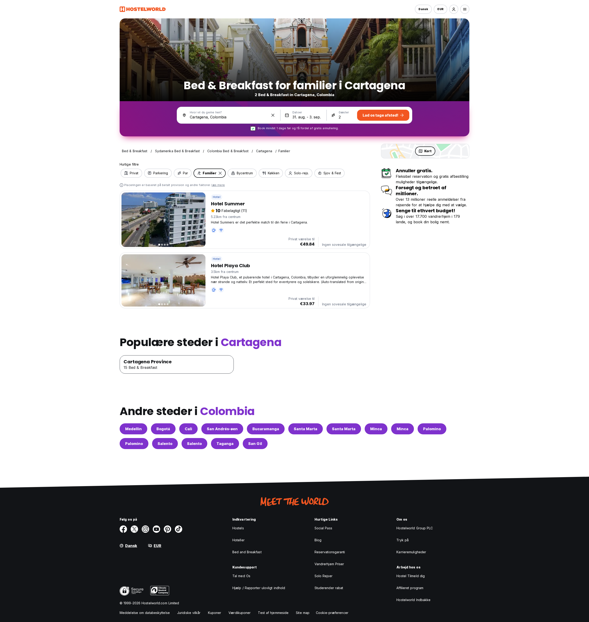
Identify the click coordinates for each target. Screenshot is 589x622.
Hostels (238, 528)
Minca (376, 429)
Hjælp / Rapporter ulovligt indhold (258, 588)
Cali (188, 429)
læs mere (218, 185)
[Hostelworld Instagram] (145, 529)
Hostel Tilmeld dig (410, 576)
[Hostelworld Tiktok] (178, 529)
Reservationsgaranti (330, 552)
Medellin (133, 429)
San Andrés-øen (222, 429)
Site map (302, 613)
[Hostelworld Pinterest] (167, 529)
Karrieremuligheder (411, 552)
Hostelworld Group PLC (414, 528)
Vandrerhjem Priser (329, 564)
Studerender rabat (329, 588)
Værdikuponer (239, 613)
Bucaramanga (265, 429)
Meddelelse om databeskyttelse (145, 613)
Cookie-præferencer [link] (332, 613)
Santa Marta (305, 429)
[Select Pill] (453, 9)
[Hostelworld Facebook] (123, 529)
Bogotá (163, 429)
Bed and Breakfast (247, 552)
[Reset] (272, 115)
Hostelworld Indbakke (413, 600)
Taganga (225, 443)
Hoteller (238, 540)
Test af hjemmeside (273, 613)
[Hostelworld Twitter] (134, 529)
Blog (318, 540)
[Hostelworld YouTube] (156, 529)
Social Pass (323, 528)
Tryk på (402, 540)
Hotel (216, 197)
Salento (165, 443)
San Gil (255, 443)
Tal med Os (241, 576)
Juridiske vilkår (189, 613)
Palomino (432, 429)
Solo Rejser (323, 576)
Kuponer (214, 613)
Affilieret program (409, 588)
